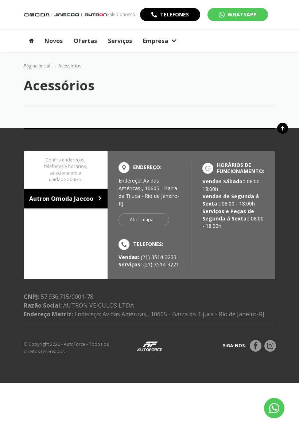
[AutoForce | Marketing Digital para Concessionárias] (149, 346)
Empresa (155, 40)
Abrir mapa (142, 219)
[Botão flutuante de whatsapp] (274, 408)
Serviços (120, 40)
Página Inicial (37, 66)
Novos (53, 40)
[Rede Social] (256, 346)
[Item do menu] (31, 40)
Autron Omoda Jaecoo (61, 199)
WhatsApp (242, 14)
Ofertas (85, 40)
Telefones (174, 14)
